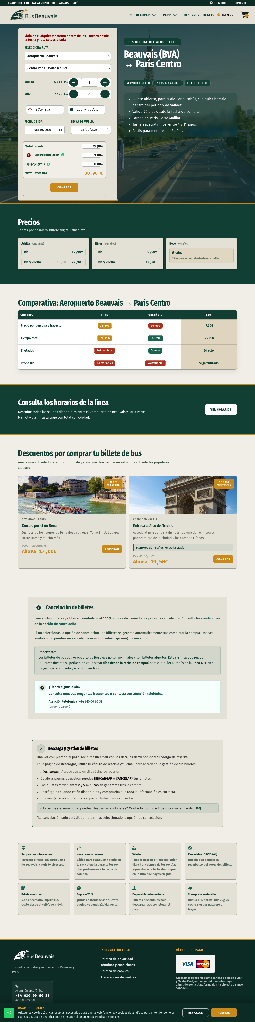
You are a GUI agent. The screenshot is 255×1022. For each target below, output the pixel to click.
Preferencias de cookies (118, 977)
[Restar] (73, 82)
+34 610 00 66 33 (90, 701)
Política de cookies (115, 971)
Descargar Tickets (199, 15)
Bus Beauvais (140, 15)
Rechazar (195, 1012)
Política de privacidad (117, 959)
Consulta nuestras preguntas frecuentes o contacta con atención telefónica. (106, 694)
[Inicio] (34, 15)
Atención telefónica (32, 995)
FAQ (198, 808)
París (167, 15)
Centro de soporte (230, 2)
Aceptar (224, 1012)
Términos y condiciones (118, 965)
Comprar (112, 549)
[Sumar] (105, 82)
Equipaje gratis (35, 164)
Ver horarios (221, 409)
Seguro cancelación (43, 155)
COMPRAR (64, 187)
